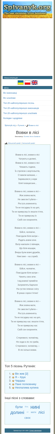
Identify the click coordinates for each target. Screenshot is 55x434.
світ (27, 412)
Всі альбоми (9, 97)
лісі (41, 412)
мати (33, 412)
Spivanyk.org (10, 125)
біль (26, 406)
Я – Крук (20, 377)
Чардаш (20, 380)
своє (27, 417)
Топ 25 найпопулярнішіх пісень (18, 102)
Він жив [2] (21, 373)
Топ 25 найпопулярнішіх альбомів (20, 113)
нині (35, 406)
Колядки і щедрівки (12, 118)
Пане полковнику (25, 384)
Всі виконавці (10, 92)
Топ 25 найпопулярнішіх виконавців (21, 108)
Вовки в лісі (34, 125)
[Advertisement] (27, 47)
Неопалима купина (26, 387)
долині (17, 412)
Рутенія (21, 125)
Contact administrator (36, 430)
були (19, 406)
